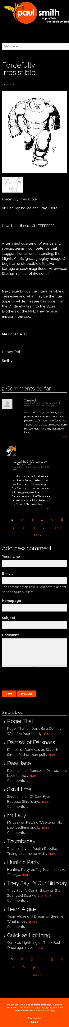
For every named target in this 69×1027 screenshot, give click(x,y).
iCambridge (49, 1010)
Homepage (11, 601)
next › (57, 527)
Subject (8, 618)
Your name (11, 556)
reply (64, 436)
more (48, 734)
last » (37, 535)
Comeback (30, 400)
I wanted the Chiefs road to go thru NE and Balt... (29, 463)
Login (34, 1022)
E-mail (7, 574)
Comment (11, 635)
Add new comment (13, 373)
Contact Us (34, 1018)
